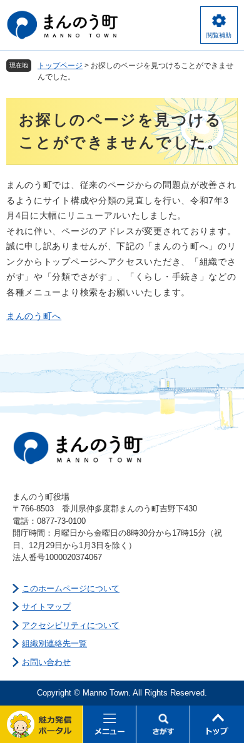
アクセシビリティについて (70, 625)
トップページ (60, 65)
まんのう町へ (33, 316)
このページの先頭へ (217, 724)
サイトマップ (46, 606)
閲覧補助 (218, 35)
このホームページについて (70, 588)
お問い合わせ (46, 662)
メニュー (110, 724)
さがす (163, 724)
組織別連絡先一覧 (54, 643)
